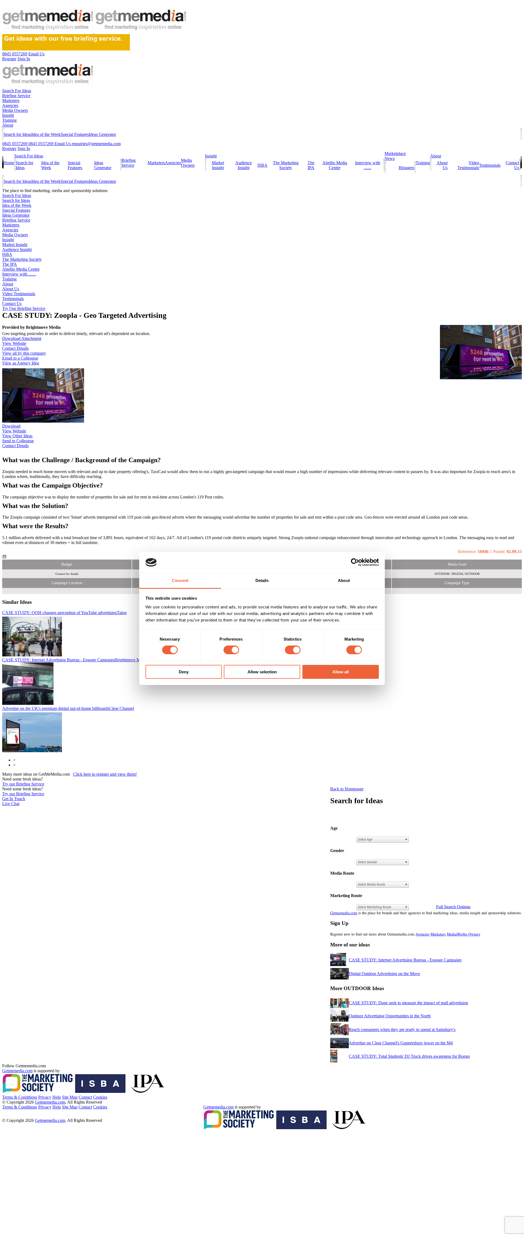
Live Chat (10, 803)
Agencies (10, 105)
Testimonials (490, 165)
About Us (10, 288)
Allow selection (262, 672)
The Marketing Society (286, 165)
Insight (8, 115)
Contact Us (12, 303)
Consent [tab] (180, 580)
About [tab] (344, 580)
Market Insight (218, 165)
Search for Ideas (17, 134)
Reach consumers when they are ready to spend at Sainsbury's (402, 1029)
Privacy (44, 1097)
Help (56, 1097)
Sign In (23, 148)
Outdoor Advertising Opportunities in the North (390, 1016)
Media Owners (15, 110)
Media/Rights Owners (463, 934)
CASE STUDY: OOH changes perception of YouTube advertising (64, 612)
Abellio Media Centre (334, 165)
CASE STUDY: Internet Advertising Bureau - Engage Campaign (74, 660)
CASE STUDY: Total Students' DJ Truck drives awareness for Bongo (409, 1056)
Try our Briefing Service (23, 784)
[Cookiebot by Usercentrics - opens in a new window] (355, 562)
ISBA (262, 165)
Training (9, 120)
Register (9, 148)
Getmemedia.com (343, 912)
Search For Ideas (16, 90)
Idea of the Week (46, 134)
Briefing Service (16, 95)
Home (9, 162)
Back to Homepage (347, 789)
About (7, 125)
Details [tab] (262, 580)
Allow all (340, 672)
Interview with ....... (367, 165)
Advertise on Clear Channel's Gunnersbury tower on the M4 (401, 1043)
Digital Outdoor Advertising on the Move (384, 973)
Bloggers (406, 167)
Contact (85, 1097)
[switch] (231, 650)
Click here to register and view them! (105, 774)
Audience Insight (243, 165)
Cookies (100, 1097)
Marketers (10, 100)
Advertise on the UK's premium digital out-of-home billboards (68, 708)
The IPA (311, 165)
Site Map (70, 1097)
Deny (184, 672)
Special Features (75, 134)
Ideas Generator (102, 134)
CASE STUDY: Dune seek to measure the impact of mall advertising (408, 1002)
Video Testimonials (468, 165)
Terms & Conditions (19, 1097)
